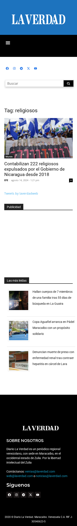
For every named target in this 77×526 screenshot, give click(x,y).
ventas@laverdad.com (40, 471)
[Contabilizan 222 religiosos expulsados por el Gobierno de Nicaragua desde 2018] (38, 138)
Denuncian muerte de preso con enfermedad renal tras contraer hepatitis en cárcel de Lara (53, 358)
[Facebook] (7, 68)
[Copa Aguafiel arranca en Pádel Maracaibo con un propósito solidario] (20, 341)
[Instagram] (14, 68)
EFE (6, 180)
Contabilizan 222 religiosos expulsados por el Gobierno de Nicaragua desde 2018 (34, 169)
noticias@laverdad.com (51, 476)
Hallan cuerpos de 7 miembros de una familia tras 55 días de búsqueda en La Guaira (53, 297)
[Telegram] (21, 68)
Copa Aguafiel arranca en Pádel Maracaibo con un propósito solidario (53, 327)
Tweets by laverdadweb (21, 193)
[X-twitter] (28, 68)
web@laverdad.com (19, 476)
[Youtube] (35, 68)
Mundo (9, 156)
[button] (7, 42)
